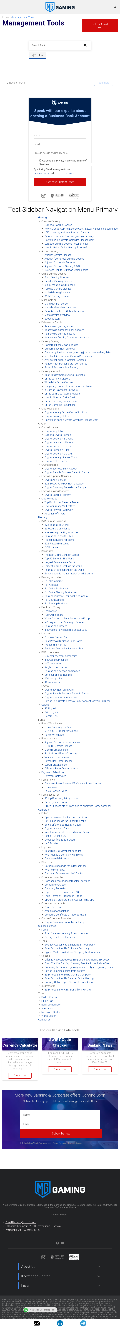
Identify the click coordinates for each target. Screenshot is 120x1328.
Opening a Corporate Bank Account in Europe (69, 899)
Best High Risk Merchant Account (63, 850)
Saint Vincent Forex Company (61, 753)
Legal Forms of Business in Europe (63, 895)
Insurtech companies (56, 659)
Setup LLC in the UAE (56, 835)
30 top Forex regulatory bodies (62, 798)
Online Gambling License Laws (61, 401)
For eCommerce (54, 581)
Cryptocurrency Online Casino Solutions (66, 412)
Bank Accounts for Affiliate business (64, 311)
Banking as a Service (56, 626)
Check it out (19, 1075)
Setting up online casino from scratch (65, 970)
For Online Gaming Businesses (61, 592)
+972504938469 (31, 1229)
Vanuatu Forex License (57, 757)
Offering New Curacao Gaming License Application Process (77, 959)
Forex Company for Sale (58, 727)
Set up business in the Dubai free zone (65, 820)
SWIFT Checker (49, 997)
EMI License (51, 547)
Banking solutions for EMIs (59, 536)
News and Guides (50, 1012)
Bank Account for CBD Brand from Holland (68, 989)
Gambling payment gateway (60, 348)
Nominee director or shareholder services (67, 880)
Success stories (47, 925)
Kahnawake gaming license (59, 326)
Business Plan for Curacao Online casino (66, 269)
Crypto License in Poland (58, 446)
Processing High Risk (56, 644)
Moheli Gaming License (57, 292)
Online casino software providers (62, 393)
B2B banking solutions (57, 524)
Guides (45, 704)
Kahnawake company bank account (64, 329)
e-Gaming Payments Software (61, 389)
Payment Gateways (55, 775)
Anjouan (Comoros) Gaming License (64, 258)
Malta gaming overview (57, 314)
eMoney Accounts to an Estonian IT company (70, 944)
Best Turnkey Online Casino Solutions (65, 374)
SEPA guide (51, 708)
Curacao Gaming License (58, 224)
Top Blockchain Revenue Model (62, 502)
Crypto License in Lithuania (59, 442)
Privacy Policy (41, 173)
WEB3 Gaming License (57, 296)
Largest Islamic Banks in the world (63, 566)
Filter (40, 55)
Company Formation (56, 888)
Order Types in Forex (56, 802)
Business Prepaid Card (57, 637)
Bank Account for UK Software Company (67, 948)
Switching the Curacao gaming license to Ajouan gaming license (79, 967)
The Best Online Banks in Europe (62, 554)
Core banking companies (58, 674)
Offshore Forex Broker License (61, 768)
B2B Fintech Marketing (57, 543)
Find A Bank (47, 1000)
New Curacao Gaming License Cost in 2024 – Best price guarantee (81, 228)
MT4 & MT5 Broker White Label (61, 731)
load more (103, 82)
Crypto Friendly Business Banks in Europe (67, 472)
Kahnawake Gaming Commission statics (67, 337)
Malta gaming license (56, 303)
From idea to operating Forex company (66, 933)
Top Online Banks (54, 614)
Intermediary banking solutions (61, 532)
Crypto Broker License (57, 461)
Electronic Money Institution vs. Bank (65, 648)
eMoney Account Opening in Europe (64, 622)
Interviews (47, 1008)
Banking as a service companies (62, 671)
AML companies (53, 678)
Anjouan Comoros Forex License (62, 742)
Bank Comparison (51, 1004)
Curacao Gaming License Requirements (66, 243)
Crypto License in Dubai (57, 449)
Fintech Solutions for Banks (59, 539)
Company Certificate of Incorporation (65, 914)
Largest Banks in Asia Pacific (60, 562)
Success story (52, 318)
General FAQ (51, 716)
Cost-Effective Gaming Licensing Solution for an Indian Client (77, 963)
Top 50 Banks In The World (59, 558)
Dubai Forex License (56, 764)
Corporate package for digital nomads (66, 865)
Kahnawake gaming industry (60, 333)
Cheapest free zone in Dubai (60, 839)
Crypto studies (49, 498)
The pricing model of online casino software (68, 386)
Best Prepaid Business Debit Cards (63, 641)
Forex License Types (56, 790)
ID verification (52, 682)
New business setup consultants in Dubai (67, 832)
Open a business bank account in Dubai (66, 817)
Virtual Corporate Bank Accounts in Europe (68, 618)
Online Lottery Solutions (57, 378)
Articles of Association (57, 910)
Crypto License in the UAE (58, 453)
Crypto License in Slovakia (59, 438)
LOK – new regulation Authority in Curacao (67, 232)
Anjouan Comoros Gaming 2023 (62, 266)
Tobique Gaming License (58, 288)
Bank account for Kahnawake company (66, 596)
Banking (42, 517)
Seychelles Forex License (58, 761)
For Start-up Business (56, 603)
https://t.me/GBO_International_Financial (39, 1226)
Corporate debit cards (57, 858)
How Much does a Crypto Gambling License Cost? (72, 419)
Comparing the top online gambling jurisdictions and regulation (78, 352)
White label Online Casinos (59, 382)
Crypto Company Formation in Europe (65, 487)
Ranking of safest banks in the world (64, 569)
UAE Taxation (52, 843)
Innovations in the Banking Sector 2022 (66, 629)
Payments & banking (52, 772)
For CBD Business (54, 599)
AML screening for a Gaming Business (65, 359)
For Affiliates (51, 584)
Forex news (51, 787)
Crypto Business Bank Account (61, 468)
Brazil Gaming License (57, 277)
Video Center (48, 1015)
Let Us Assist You (100, 25)
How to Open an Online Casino (61, 397)
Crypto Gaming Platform (58, 416)
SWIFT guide (51, 712)
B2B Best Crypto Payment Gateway (64, 483)
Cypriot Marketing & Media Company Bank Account (72, 952)
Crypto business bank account (61, 697)
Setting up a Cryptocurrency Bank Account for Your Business (77, 701)
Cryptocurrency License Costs (61, 457)
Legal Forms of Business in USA (62, 892)
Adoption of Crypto (55, 513)
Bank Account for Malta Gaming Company (68, 974)
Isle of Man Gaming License (60, 284)
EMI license (51, 611)
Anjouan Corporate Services (60, 262)
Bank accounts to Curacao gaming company (69, 236)
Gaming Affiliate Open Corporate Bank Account (70, 982)
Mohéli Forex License (56, 749)
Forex (44, 929)
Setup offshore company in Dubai (63, 824)
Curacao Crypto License (58, 434)
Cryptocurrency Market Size (60, 506)
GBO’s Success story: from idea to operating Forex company (78, 805)
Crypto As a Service (55, 479)
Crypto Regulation (54, 431)
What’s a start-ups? (55, 869)
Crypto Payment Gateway (59, 509)
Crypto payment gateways (59, 689)
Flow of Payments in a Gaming (61, 367)
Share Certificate (54, 907)
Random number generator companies (66, 363)
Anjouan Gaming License (58, 254)
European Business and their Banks (64, 873)
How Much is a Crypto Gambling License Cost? (70, 239)
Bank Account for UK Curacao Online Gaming (69, 978)
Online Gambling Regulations (60, 404)
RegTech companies (56, 667)
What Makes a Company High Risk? (64, 854)
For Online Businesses (56, 588)
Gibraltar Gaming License (58, 281)
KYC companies (53, 663)
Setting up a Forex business (60, 937)
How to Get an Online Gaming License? (66, 247)
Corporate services (55, 884)
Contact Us (44, 1019)
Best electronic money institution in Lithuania (69, 573)
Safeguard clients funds (57, 528)
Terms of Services (64, 173)
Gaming (42, 217)
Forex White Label (54, 734)
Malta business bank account (60, 307)
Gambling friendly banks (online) (62, 344)
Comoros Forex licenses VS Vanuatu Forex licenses (73, 783)
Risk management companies (61, 656)
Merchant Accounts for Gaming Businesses (68, 356)
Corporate (44, 809)
